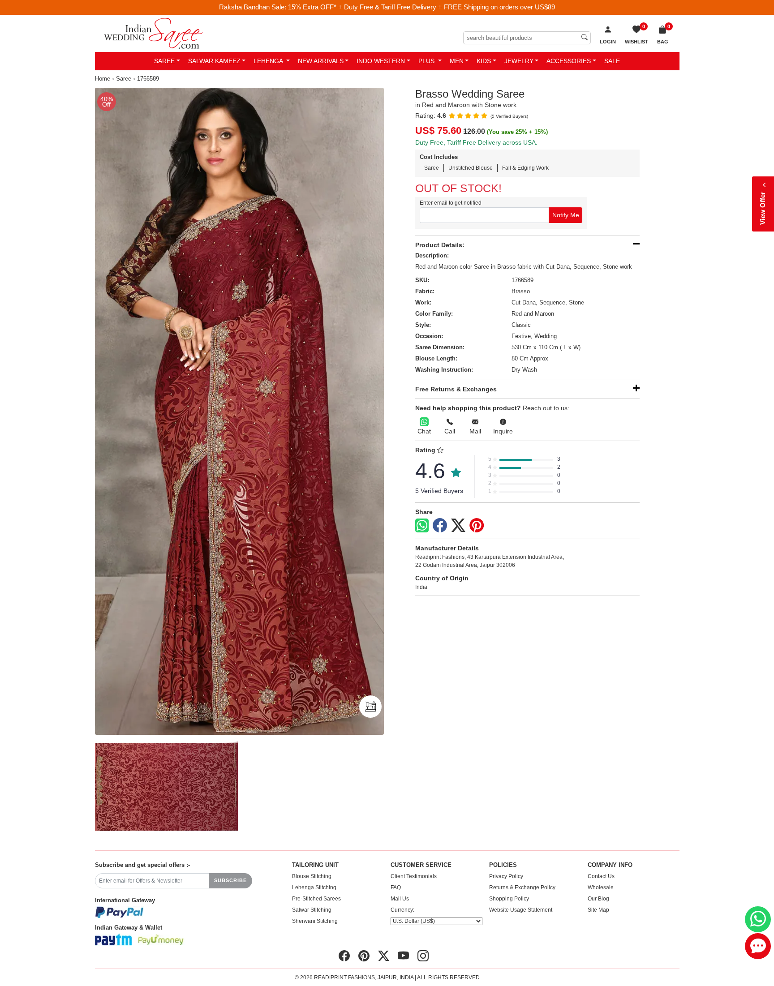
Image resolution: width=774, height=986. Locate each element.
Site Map (598, 910)
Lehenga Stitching (314, 887)
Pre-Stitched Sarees (316, 899)
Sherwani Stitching (315, 921)
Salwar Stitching (311, 910)
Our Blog (598, 899)
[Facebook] (440, 526)
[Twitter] (458, 526)
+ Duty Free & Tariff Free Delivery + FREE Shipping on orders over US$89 (446, 7)
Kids (484, 60)
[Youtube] (403, 956)
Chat (424, 431)
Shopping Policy (509, 899)
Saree (164, 60)
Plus (427, 60)
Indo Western (381, 60)
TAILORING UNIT (315, 865)
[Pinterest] (476, 526)
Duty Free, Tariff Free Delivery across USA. (476, 142)
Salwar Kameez (214, 60)
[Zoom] (239, 411)
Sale (612, 60)
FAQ (396, 887)
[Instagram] (423, 956)
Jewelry (518, 60)
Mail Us (400, 899)
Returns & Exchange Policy (522, 887)
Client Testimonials (414, 876)
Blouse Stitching (311, 876)
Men (457, 60)
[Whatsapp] (422, 525)
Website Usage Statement (520, 910)
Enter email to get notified (451, 203)
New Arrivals (321, 60)
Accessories (568, 60)
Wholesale (601, 887)
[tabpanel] (239, 411)
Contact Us (601, 876)
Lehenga (269, 60)
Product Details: (439, 245)
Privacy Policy (506, 876)
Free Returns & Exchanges (456, 389)
